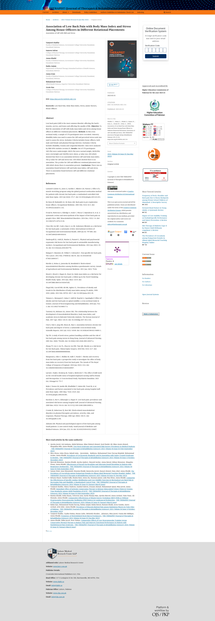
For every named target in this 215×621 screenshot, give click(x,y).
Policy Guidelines (90, 12)
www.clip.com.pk (59, 593)
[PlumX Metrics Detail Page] (117, 249)
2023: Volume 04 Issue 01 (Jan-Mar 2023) (75, 20)
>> (51, 531)
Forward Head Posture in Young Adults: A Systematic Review (154, 209)
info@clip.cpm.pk (57, 597)
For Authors (146, 282)
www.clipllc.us (58, 582)
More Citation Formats (117, 143)
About (64, 12)
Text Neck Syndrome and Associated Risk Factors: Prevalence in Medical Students (104, 446)
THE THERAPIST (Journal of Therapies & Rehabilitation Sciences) (87, 8)
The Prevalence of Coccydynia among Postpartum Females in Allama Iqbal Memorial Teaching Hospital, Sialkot (92, 472)
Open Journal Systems (150, 294)
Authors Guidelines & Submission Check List (117, 12)
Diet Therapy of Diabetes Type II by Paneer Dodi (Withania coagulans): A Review (154, 228)
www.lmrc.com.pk (60, 566)
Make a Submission (151, 314)
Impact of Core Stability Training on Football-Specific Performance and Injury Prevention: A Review (154, 218)
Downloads (76, 12)
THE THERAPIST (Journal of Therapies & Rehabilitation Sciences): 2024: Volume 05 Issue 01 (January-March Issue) (88, 483)
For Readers (146, 278)
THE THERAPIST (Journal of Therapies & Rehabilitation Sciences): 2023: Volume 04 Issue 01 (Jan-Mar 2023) (92, 474)
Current (46, 12)
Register (163, 2)
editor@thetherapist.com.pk (117, 224)
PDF (114, 85)
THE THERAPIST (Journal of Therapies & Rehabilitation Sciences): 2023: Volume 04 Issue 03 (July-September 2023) (90, 492)
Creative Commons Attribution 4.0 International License (121, 194)
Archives (55, 12)
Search (168, 12)
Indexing (140, 12)
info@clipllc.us (56, 585)
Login (170, 2)
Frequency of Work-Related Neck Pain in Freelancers (81, 516)
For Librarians (147, 285)
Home (48, 20)
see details (118, 264)
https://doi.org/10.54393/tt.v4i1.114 (63, 99)
